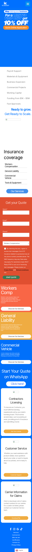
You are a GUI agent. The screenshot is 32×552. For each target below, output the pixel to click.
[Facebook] (10, 529)
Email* (5, 220)
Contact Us (16, 542)
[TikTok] (21, 529)
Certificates (16, 540)
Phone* (5, 231)
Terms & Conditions (22, 270)
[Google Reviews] (18, 529)
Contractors (16, 535)
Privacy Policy (8, 270)
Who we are (16, 537)
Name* (5, 209)
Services (16, 532)
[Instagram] (14, 529)
